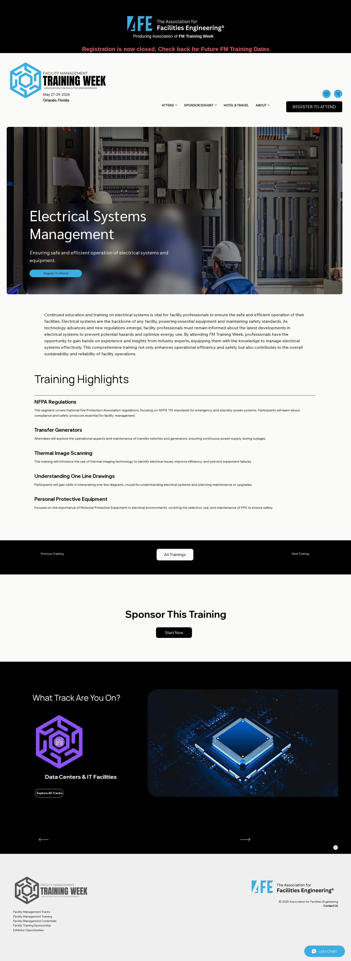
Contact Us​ (330, 906)
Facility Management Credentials (34, 921)
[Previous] (44, 840)
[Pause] (335, 847)
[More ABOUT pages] (269, 105)
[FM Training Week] (326, 94)
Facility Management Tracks (31, 912)
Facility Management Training (32, 916)
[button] (314, 106)
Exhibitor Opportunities (28, 930)
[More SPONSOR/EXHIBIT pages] (216, 105)
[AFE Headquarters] (338, 94)
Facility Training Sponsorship (32, 925)
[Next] (245, 840)
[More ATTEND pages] (176, 105)
